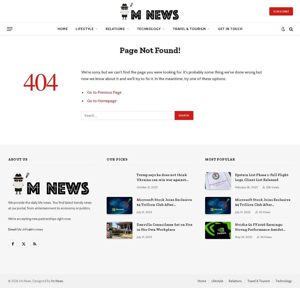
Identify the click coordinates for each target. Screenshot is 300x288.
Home (63, 29)
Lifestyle (85, 29)
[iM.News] (150, 11)
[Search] (290, 29)
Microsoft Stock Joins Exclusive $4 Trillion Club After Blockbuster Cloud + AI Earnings (164, 202)
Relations (115, 29)
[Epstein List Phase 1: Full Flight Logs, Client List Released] (218, 180)
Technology (149, 29)
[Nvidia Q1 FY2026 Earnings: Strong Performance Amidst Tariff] (218, 230)
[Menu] (9, 29)
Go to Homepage (101, 100)
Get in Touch (230, 29)
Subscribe (281, 11)
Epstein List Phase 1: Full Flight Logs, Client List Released (262, 177)
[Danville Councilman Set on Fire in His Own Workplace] (119, 230)
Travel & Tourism (189, 29)
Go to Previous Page (104, 92)
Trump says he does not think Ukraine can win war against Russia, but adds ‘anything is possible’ (162, 178)
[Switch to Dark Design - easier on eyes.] (283, 29)
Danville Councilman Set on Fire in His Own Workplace (164, 227)
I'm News (57, 281)
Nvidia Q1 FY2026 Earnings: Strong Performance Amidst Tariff (259, 227)
